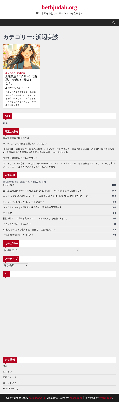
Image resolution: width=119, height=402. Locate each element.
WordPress (105, 397)
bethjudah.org (59, 7)
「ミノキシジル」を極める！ (17, 224)
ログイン (7, 371)
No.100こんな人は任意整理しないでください (25, 143)
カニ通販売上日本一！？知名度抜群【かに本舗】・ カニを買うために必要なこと (42, 190)
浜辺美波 (21, 73)
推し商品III (10, 73)
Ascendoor (75, 397)
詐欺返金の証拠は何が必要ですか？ (20, 158)
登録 (5, 366)
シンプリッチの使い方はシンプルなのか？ (23, 201)
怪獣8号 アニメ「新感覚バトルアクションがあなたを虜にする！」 (35, 218)
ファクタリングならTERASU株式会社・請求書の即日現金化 (32, 207)
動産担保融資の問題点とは (16, 138)
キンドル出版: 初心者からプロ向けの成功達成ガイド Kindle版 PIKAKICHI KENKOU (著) (45, 196)
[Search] (113, 22)
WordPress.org (10, 388)
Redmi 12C (8, 185)
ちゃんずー (8, 213)
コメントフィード (11, 382)
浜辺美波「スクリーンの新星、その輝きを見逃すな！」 (21, 80)
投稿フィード (9, 377)
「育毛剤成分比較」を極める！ (18, 235)
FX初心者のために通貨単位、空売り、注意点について (29, 229)
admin (10, 88)
